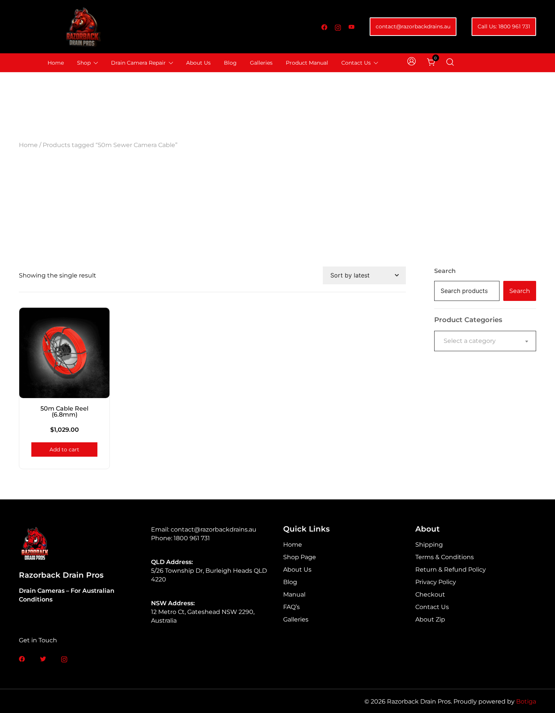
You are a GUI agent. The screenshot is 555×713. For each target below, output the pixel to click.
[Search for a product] (450, 62)
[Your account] (412, 62)
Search (445, 270)
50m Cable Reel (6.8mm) (64, 411)
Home (56, 62)
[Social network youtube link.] (351, 26)
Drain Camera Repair (138, 62)
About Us (198, 62)
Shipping (429, 544)
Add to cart (64, 449)
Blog (230, 62)
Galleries (261, 62)
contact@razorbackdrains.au (413, 26)
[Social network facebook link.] (324, 26)
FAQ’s (291, 607)
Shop (84, 62)
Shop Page (299, 557)
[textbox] (485, 341)
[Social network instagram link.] (338, 26)
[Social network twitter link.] (43, 658)
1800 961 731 (192, 538)
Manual (294, 594)
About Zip (430, 619)
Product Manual (307, 62)
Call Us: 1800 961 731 (504, 26)
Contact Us (356, 62)
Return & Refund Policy (450, 569)
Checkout (430, 594)
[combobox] (485, 341)
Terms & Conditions (444, 557)
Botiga (526, 701)
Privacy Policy (435, 582)
